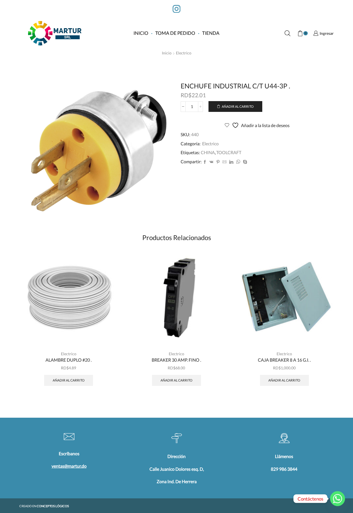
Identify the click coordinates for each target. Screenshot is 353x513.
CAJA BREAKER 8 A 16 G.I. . (284, 359)
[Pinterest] (218, 162)
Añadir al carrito (238, 106)
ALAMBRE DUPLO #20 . (69, 359)
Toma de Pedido (175, 33)
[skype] (244, 162)
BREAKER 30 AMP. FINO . (176, 359)
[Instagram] (176, 9)
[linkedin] (231, 162)
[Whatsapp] (337, 498)
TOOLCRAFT (228, 152)
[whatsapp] (238, 162)
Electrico (183, 53)
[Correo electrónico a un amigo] (224, 162)
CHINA (208, 152)
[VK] (211, 162)
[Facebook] (205, 162)
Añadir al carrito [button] (107, 322)
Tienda (211, 33)
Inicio (140, 33)
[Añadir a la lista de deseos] (107, 335)
